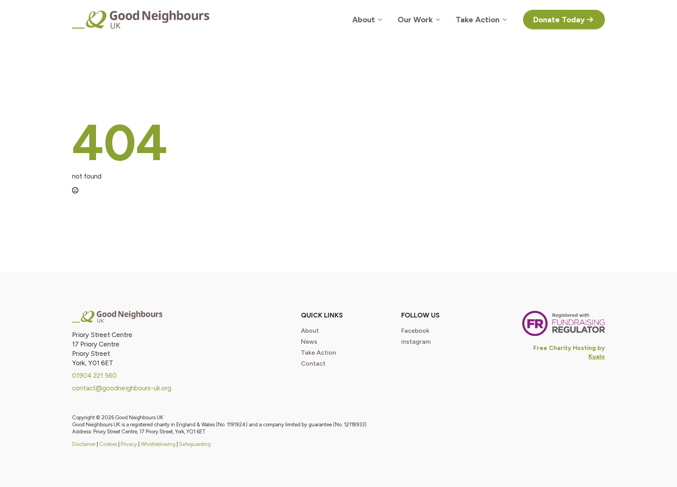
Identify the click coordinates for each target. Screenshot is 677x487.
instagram (416, 342)
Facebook (415, 331)
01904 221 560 (94, 375)
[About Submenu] (382, 19)
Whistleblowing (158, 444)
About (363, 19)
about (310, 331)
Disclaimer (84, 444)
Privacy (129, 444)
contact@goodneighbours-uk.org (121, 388)
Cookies (108, 444)
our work (415, 19)
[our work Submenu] (440, 19)
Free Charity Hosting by (569, 348)
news (309, 342)
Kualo (596, 356)
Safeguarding (195, 444)
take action (318, 353)
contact (313, 364)
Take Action (478, 19)
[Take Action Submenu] (507, 19)
